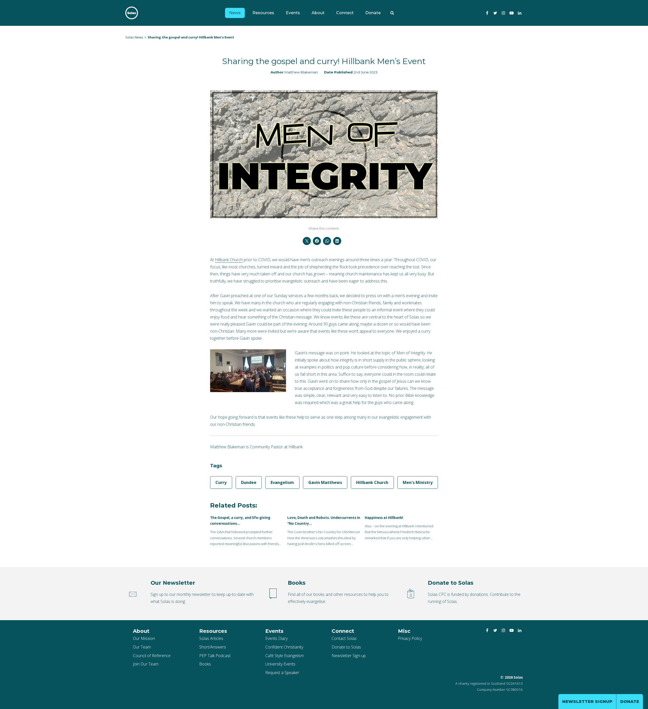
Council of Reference (152, 655)
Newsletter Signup (587, 701)
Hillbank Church (229, 259)
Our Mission (144, 638)
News (235, 12)
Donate (373, 12)
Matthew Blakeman (301, 72)
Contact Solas (344, 638)
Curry (221, 482)
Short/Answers (212, 647)
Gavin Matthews (325, 482)
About (318, 12)
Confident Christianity (284, 647)
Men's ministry (418, 482)
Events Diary (276, 638)
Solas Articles (211, 638)
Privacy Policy (410, 638)
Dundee (248, 482)
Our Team (142, 647)
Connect (345, 12)
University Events (280, 664)
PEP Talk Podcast (215, 655)
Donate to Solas (346, 647)
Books (205, 664)
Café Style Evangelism (284, 655)
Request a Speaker (282, 672)
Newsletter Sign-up (349, 655)
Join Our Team (145, 664)
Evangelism (282, 482)
